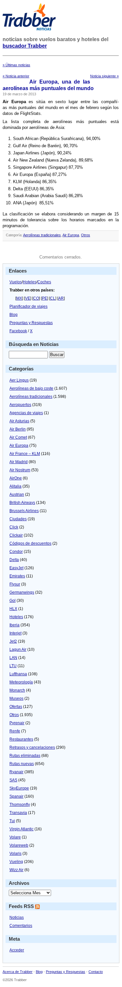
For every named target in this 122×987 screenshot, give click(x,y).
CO (36, 298)
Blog (13, 314)
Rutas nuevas (21, 763)
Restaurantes (21, 739)
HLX (13, 608)
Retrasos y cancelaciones (32, 747)
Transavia (18, 812)
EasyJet (16, 568)
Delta (14, 559)
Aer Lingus (19, 380)
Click (13, 527)
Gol (12, 600)
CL (52, 298)
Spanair (16, 796)
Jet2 (13, 641)
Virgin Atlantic (21, 829)
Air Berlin (17, 429)
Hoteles (29, 282)
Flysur (14, 584)
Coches (44, 282)
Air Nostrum (19, 470)
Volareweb (18, 845)
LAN (13, 657)
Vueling (16, 861)
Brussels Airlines (24, 511)
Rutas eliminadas (24, 755)
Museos (16, 698)
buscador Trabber (25, 46)
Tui (12, 821)
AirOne (15, 478)
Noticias (16, 917)
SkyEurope (19, 788)
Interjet (15, 633)
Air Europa (70, 235)
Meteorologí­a (21, 682)
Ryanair (16, 772)
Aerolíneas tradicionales (42, 235)
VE (27, 298)
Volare (15, 837)
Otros (85, 235)
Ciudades (18, 519)
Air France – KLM (24, 453)
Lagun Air (17, 649)
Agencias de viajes (26, 413)
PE (44, 298)
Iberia (14, 625)
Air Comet (18, 437)
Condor (16, 551)
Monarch (17, 690)
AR (61, 298)
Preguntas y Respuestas (31, 323)
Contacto (95, 972)
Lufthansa (18, 674)
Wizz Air (16, 870)
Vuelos (15, 282)
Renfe (14, 731)
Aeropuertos (20, 404)
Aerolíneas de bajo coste (31, 388)
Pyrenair (16, 723)
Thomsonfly (19, 804)
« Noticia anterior (16, 76)
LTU (13, 666)
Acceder (16, 950)
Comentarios (20, 925)
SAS (13, 780)
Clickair (16, 535)
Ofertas (15, 706)
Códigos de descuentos (30, 543)
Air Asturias (19, 421)
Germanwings (21, 592)
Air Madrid (18, 462)
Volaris (15, 853)
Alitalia (15, 486)
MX (19, 298)
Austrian (16, 494)
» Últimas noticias (16, 65)
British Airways (22, 502)
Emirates (17, 576)
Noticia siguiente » (104, 76)
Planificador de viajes (28, 306)
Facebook (18, 331)
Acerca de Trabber (18, 972)
